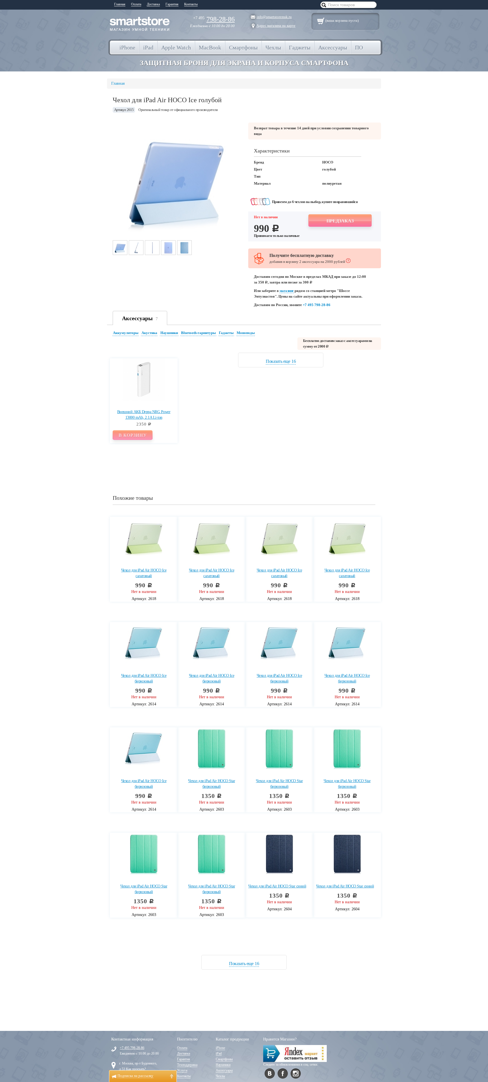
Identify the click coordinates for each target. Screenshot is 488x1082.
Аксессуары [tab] (140, 318)
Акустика (149, 333)
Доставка (153, 4)
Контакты (191, 4)
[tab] (126, 333)
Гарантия (171, 4)
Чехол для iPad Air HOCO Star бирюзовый (211, 784)
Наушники (169, 333)
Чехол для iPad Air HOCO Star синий (277, 886)
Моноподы (246, 333)
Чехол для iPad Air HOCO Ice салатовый (144, 573)
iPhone (220, 1048)
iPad (219, 1053)
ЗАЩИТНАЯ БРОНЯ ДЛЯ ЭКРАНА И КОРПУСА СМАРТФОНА (244, 63)
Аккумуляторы (125, 333)
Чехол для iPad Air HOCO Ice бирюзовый (144, 678)
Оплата (136, 4)
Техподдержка (187, 1065)
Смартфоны (224, 1059)
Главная (119, 4)
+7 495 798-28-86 (316, 305)
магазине (287, 291)
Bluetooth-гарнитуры (198, 333)
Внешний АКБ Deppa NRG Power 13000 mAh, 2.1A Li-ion (144, 415)
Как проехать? (136, 1069)
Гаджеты (226, 333)
